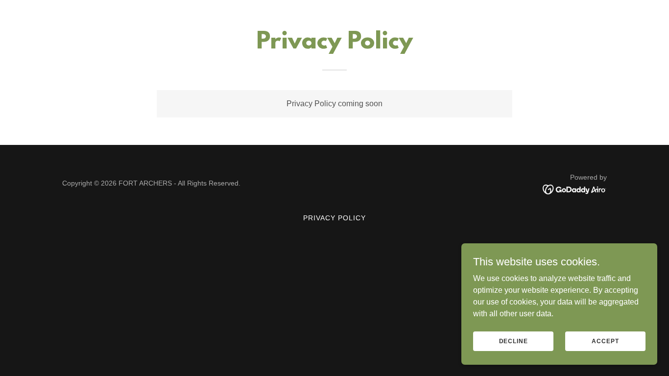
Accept (605, 340)
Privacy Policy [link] (334, 218)
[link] (575, 189)
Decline (513, 340)
